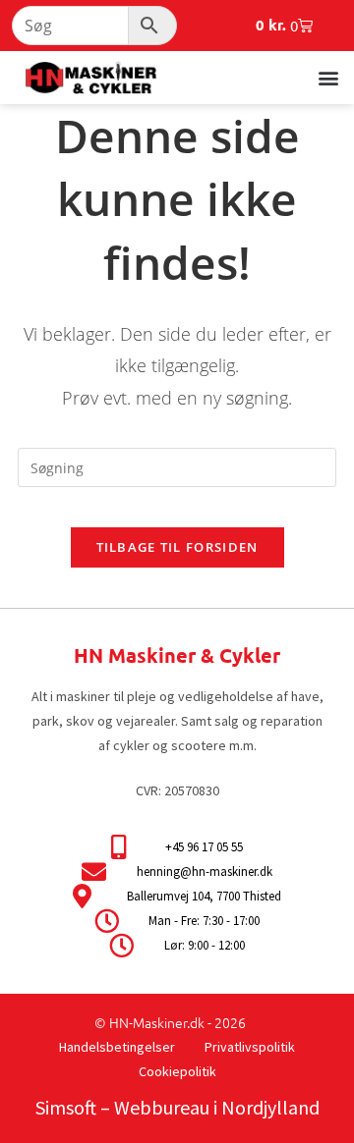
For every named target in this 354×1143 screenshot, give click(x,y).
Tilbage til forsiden (177, 547)
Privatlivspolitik (250, 1047)
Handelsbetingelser (117, 1047)
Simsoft (65, 1107)
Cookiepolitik (177, 1071)
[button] (328, 77)
